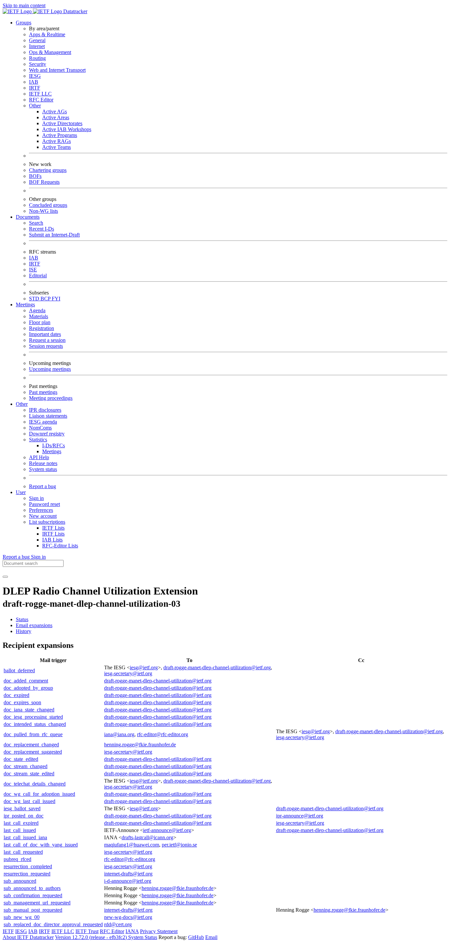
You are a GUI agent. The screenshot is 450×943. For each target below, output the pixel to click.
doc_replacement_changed (31, 744)
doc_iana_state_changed (29, 709)
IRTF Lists (53, 534)
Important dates (45, 334)
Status (22, 619)
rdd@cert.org (118, 924)
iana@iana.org (119, 734)
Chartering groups (48, 170)
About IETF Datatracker (28, 937)
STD (35, 298)
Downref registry (47, 433)
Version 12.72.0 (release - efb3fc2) (91, 937)
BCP (46, 298)
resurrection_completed (28, 866)
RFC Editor (41, 99)
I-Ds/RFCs (53, 445)
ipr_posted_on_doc (23, 815)
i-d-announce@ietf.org (127, 881)
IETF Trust (86, 931)
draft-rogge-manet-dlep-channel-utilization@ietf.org (217, 667)
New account (43, 516)
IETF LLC (40, 94)
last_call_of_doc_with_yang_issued (41, 844)
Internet (37, 46)
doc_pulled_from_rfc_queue (33, 734)
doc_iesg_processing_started (33, 717)
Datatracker (74, 11)
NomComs (40, 427)
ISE (33, 269)
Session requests (46, 346)
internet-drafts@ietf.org (128, 873)
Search (36, 223)
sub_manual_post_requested (33, 910)
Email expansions (34, 625)
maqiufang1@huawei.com (131, 844)
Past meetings (43, 392)
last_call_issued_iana (25, 837)
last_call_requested (23, 852)
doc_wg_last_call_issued (29, 801)
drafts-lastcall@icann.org (147, 837)
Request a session (47, 340)
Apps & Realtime (47, 34)
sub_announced (20, 881)
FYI (56, 298)
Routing (37, 58)
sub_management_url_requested (37, 902)
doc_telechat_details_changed (35, 784)
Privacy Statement (159, 931)
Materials (38, 316)
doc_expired (16, 695)
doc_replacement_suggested (33, 752)
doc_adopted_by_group (28, 688)
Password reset (44, 504)
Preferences (41, 510)
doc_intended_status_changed (35, 724)
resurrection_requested (27, 873)
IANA (132, 931)
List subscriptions (47, 522)
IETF (8, 931)
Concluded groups (48, 205)
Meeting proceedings (50, 398)
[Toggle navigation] (5, 577)
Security (37, 64)
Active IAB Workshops (66, 129)
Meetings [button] (25, 304)
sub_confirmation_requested (33, 895)
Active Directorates (62, 123)
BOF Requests (44, 182)
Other (35, 105)
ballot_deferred (19, 670)
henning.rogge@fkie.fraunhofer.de (140, 744)
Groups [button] (23, 22)
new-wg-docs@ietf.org (128, 917)
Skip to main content (24, 5)
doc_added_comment (26, 680)
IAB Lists (52, 539)
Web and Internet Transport (57, 70)
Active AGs (54, 111)
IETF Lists (53, 528)
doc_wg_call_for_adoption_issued (39, 794)
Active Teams (56, 147)
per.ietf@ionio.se (179, 844)
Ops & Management (50, 52)
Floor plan (39, 322)
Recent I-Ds (41, 229)
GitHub (196, 937)
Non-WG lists (43, 211)
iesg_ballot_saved (22, 808)
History (23, 631)
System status (43, 469)
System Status (142, 937)
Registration (41, 328)
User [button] (21, 492)
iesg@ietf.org (144, 667)
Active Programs (59, 135)
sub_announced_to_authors (32, 888)
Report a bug (42, 486)
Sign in (36, 498)
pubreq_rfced (17, 859)
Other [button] (22, 404)
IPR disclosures (45, 410)
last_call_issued (20, 830)
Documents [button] (28, 217)
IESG (35, 76)
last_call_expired (21, 823)
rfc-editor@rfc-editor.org (162, 734)
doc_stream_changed (25, 766)
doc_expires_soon (22, 702)
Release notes (43, 463)
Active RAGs (56, 141)
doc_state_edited (21, 759)
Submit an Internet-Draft (54, 234)
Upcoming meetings (50, 369)
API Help (39, 457)
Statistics (38, 439)
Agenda (37, 310)
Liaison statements (48, 416)
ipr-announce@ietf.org (299, 815)
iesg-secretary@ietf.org (128, 673)
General (37, 40)
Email (211, 937)
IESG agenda (43, 422)
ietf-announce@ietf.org (167, 830)
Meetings (51, 451)
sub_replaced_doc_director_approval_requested (53, 924)
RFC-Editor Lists (60, 545)
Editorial (38, 275)
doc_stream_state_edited (29, 773)
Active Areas (55, 117)
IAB (33, 82)
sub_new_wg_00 (22, 917)
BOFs (35, 176)
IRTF (34, 88)
